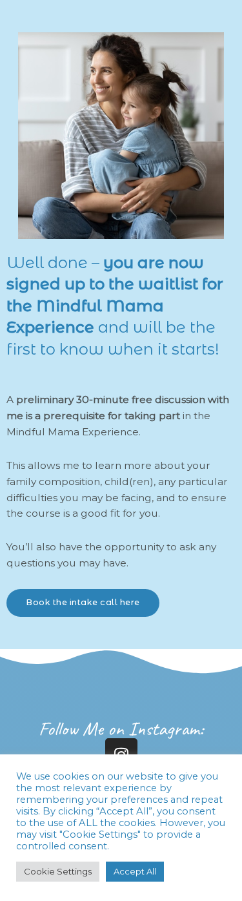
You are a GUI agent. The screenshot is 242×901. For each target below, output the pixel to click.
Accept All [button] (135, 871)
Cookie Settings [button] (58, 871)
